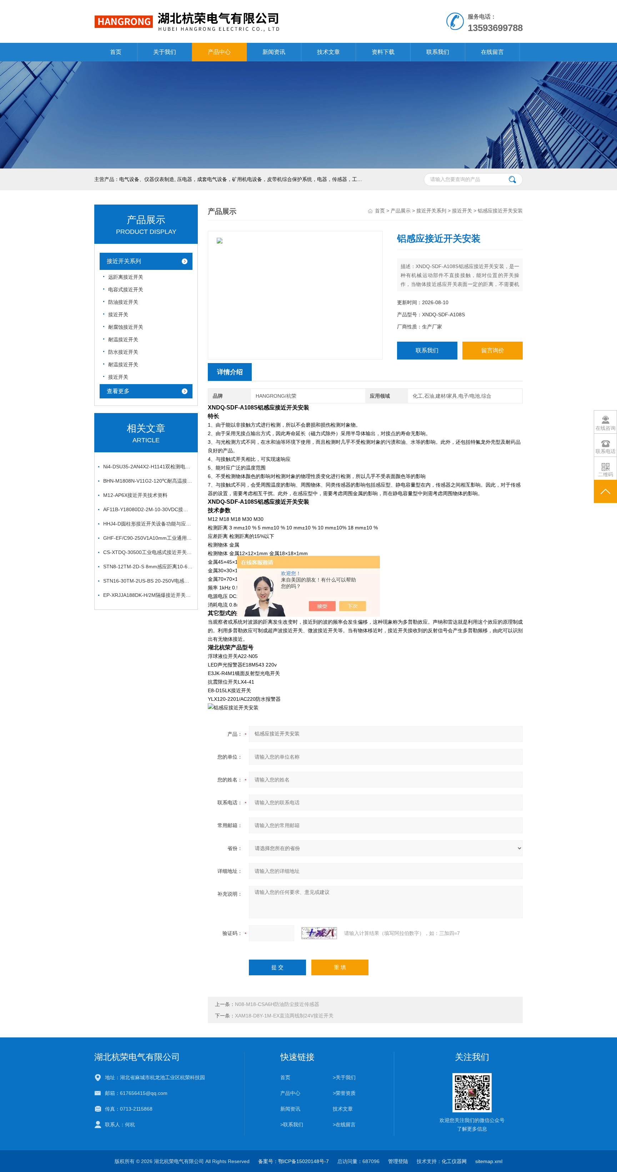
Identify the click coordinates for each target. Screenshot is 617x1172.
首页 (115, 52)
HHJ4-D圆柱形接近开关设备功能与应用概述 (147, 524)
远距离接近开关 (125, 277)
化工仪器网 (454, 1161)
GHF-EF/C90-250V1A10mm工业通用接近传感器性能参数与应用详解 (147, 538)
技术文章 (328, 52)
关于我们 (164, 52)
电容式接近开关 (125, 289)
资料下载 (383, 52)
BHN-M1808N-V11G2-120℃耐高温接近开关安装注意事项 (147, 481)
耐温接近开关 (123, 339)
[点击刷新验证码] (319, 933)
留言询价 (492, 350)
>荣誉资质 (344, 1093)
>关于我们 (344, 1077)
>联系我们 (291, 1124)
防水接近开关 (123, 352)
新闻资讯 (273, 52)
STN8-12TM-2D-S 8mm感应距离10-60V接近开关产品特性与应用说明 (147, 566)
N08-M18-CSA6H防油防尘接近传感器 (277, 1004)
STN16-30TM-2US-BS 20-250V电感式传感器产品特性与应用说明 (147, 581)
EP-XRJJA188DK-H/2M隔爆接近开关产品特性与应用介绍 (147, 595)
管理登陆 (398, 1161)
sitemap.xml (488, 1161)
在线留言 (492, 52)
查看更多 (118, 391)
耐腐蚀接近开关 (125, 327)
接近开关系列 (124, 261)
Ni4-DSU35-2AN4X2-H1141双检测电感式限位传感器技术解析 (147, 466)
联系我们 (437, 52)
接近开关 (118, 314)
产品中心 (219, 52)
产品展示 (401, 210)
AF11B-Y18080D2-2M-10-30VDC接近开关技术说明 (147, 509)
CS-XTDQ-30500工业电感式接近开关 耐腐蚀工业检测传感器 (147, 552)
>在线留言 (344, 1124)
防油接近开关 (123, 302)
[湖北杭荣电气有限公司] (225, 7)
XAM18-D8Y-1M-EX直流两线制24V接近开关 (284, 1015)
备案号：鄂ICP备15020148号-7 (293, 1161)
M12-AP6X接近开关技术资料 (135, 495)
